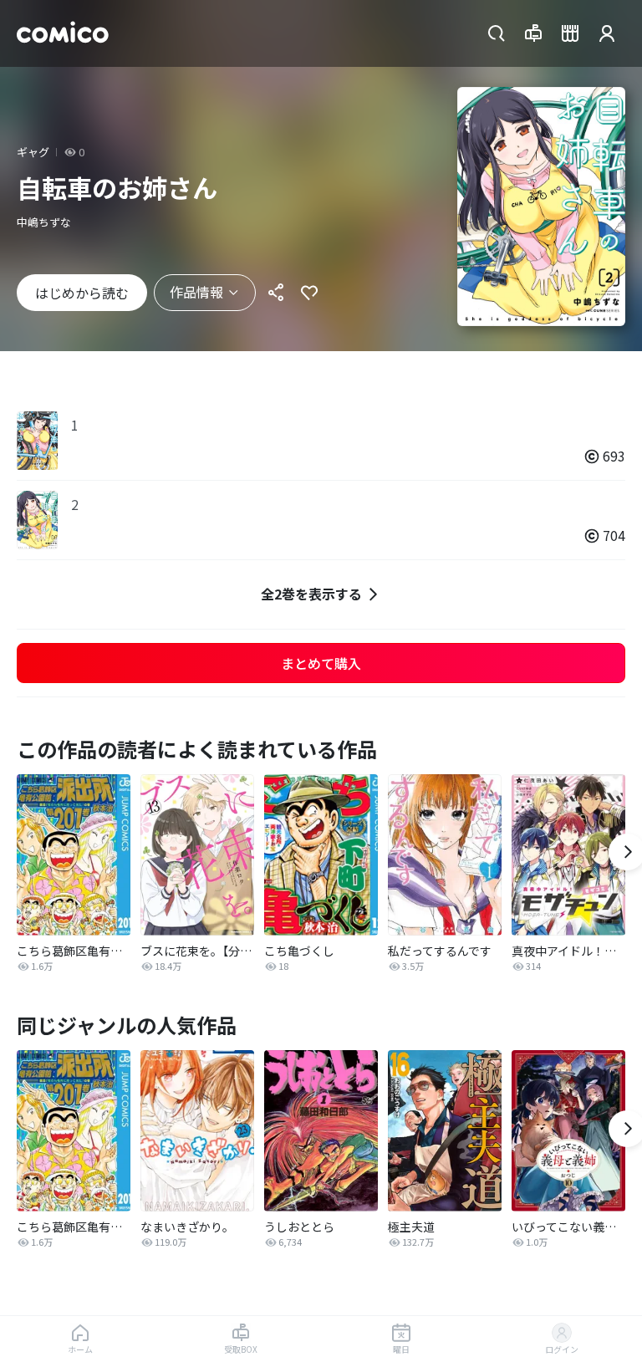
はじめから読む (82, 293)
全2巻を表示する (311, 594)
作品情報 (196, 292)
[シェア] (275, 292)
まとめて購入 (321, 663)
